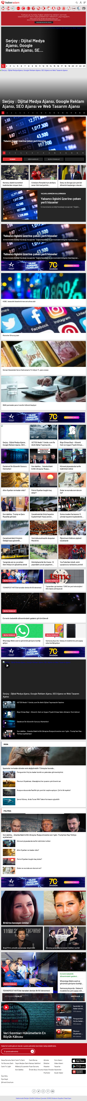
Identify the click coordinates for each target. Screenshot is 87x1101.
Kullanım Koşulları (57, 1098)
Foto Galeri (58, 1060)
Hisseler (47, 1066)
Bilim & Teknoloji (54, 159)
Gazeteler (58, 1070)
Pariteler (47, 1073)
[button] (3, 66)
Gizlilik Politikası (35, 1098)
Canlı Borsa (33, 1060)
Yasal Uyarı (67, 1098)
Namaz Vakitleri (35, 1063)
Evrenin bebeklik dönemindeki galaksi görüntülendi (68, 975)
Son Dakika (19, 1070)
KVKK (49, 1098)
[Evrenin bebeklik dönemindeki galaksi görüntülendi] (72, 961)
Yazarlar (57, 1066)
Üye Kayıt (4, 1079)
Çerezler (44, 1098)
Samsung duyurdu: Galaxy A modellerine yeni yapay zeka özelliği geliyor (71, 989)
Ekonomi (12, 159)
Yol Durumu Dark (7, 1063)
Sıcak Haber (58, 1073)
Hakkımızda (19, 1098)
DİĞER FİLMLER (75, 996)
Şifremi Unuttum (7, 1082)
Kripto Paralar (49, 1070)
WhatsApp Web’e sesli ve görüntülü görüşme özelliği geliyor (71, 982)
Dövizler (47, 1063)
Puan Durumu (34, 1066)
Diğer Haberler (33, 159)
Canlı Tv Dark (20, 1060)
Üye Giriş (4, 1076)
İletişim (26, 1098)
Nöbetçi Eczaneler (22, 1066)
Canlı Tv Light (6, 1066)
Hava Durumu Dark (8, 1060)
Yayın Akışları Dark (22, 1063)
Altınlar (46, 1060)
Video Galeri (58, 1063)
